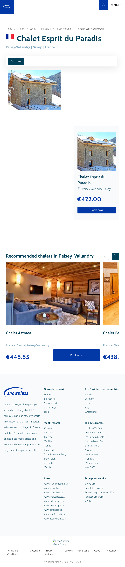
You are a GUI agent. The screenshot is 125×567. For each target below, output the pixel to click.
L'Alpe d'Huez (91, 463)
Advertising (83, 550)
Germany (89, 398)
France (21, 28)
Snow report (50, 403)
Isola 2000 (90, 467)
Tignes (47, 445)
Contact (98, 550)
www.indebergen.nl (54, 505)
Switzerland (91, 411)
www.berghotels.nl (53, 509)
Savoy (33, 28)
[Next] (115, 256)
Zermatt (48, 463)
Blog (46, 411)
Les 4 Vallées (91, 454)
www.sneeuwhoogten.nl (56, 483)
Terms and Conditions (12, 552)
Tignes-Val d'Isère (94, 432)
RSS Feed (89, 501)
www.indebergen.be (54, 501)
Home (9, 28)
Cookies (69, 550)
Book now (96, 210)
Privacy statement (50, 552)
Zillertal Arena (92, 445)
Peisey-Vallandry (64, 28)
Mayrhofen (50, 458)
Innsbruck (49, 450)
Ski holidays (50, 407)
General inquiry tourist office (99, 492)
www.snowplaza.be (53, 488)
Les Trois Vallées (93, 428)
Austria (88, 394)
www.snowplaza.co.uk (55, 496)
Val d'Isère (49, 432)
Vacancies (112, 550)
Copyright (35, 550)
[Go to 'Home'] (7, 7)
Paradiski (46, 28)
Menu (115, 5)
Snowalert (90, 483)
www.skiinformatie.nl (54, 514)
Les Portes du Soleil (95, 436)
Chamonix (49, 428)
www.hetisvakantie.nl (55, 518)
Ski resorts (50, 398)
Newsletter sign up (94, 488)
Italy (87, 407)
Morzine (48, 436)
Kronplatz (89, 458)
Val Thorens (50, 441)
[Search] (103, 5)
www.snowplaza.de (53, 492)
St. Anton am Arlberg (55, 454)
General (16, 61)
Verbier (48, 467)
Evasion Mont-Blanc (95, 441)
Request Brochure (94, 496)
